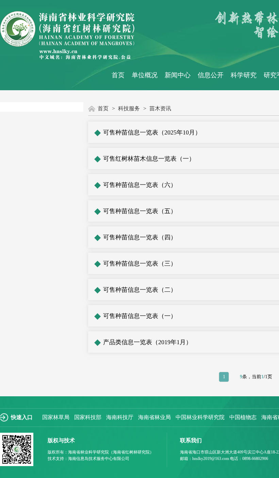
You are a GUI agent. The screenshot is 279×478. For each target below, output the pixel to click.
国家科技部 (87, 417)
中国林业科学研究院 (200, 417)
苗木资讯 (160, 108)
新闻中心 (178, 75)
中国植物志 (243, 417)
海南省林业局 (154, 417)
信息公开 (211, 75)
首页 (118, 75)
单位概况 (145, 75)
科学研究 (244, 75)
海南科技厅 (119, 417)
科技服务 (129, 108)
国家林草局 (55, 417)
